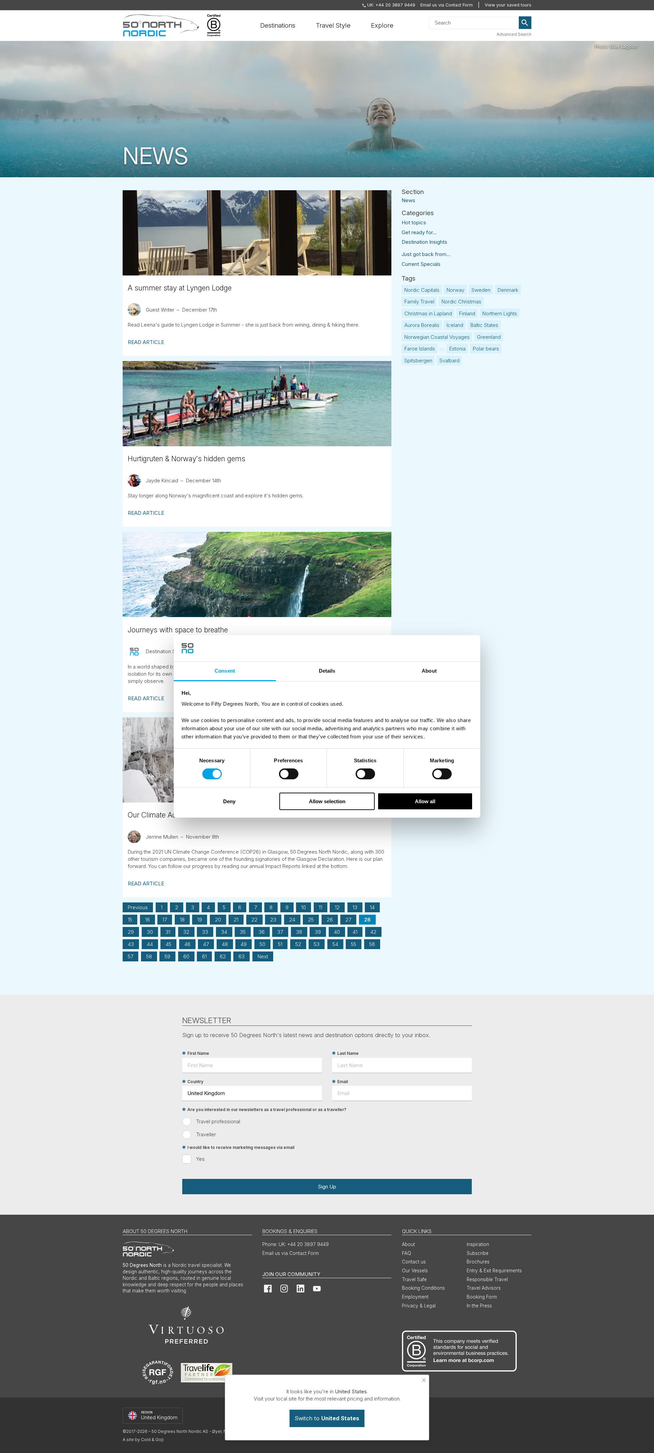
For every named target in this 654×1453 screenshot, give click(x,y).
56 (372, 944)
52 (298, 944)
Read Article (146, 342)
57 (130, 956)
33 (205, 932)
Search (525, 22)
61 (204, 956)
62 (223, 956)
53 (317, 944)
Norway (455, 290)
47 (206, 944)
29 (131, 932)
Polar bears (486, 348)
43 (131, 944)
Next (263, 956)
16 (147, 919)
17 (164, 919)
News (408, 200)
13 (355, 907)
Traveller (206, 1134)
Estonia (457, 348)
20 (218, 919)
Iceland (455, 325)
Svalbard (449, 360)
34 (224, 932)
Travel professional (218, 1121)
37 (280, 932)
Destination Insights (424, 242)
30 (150, 932)
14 (372, 907)
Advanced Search (514, 34)
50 (262, 944)
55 (353, 944)
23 (273, 919)
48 (225, 944)
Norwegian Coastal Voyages (437, 337)
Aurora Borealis (421, 325)
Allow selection (327, 801)
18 (182, 919)
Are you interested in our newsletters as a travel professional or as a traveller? (266, 1109)
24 (292, 919)
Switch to (327, 1418)
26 (330, 919)
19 (199, 919)
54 (335, 944)
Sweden (480, 290)
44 (150, 944)
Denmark (508, 290)
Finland (467, 313)
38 (299, 932)
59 (167, 956)
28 (367, 919)
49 (243, 944)
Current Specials (421, 264)
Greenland (489, 337)
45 (168, 944)
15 (130, 919)
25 (311, 919)
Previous (138, 907)
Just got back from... (426, 254)
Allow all (425, 801)
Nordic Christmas (461, 301)
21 (236, 919)
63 (241, 956)
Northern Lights (499, 313)
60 (186, 956)
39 (318, 932)
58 (149, 956)
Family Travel (419, 301)
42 (373, 932)
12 (337, 907)
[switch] (288, 773)
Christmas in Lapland (428, 313)
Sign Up (327, 1186)
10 (303, 907)
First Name (198, 1053)
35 (243, 932)
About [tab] (429, 671)
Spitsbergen (418, 360)
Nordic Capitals (421, 290)
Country (195, 1081)
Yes (200, 1159)
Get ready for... (419, 232)
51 (280, 944)
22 (254, 919)
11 (320, 907)
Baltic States (484, 325)
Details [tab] (327, 671)
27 (348, 919)
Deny (229, 801)
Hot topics (414, 222)
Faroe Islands (419, 348)
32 (186, 932)
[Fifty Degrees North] (161, 25)
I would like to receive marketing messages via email (240, 1147)
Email (342, 1081)
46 (187, 944)
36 (262, 932)
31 (168, 932)
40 (337, 932)
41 (355, 932)
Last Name (348, 1053)
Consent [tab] (225, 671)
